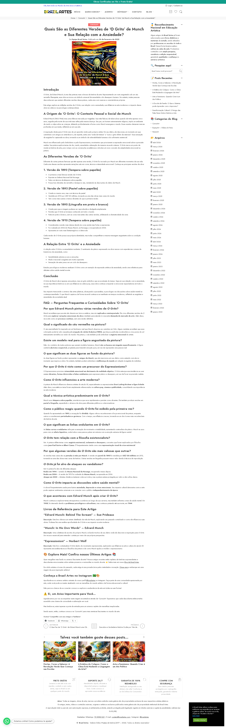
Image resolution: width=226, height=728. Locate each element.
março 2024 (157, 246)
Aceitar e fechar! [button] (200, 720)
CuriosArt (81, 18)
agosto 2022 (157, 287)
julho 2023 (157, 258)
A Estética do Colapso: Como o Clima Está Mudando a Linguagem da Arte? (94, 666)
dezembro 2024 (159, 208)
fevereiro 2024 (158, 250)
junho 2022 (157, 295)
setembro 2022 (158, 283)
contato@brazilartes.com (121, 717)
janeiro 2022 (157, 312)
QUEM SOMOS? (92, 12)
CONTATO (137, 12)
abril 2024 (157, 241)
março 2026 (157, 146)
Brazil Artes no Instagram (75, 575)
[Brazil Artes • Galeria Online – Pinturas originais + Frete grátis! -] (58, 12)
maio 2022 (157, 299)
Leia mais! (196, 716)
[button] (6, 721)
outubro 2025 (158, 167)
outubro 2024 (158, 217)
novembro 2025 (159, 163)
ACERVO (109, 12)
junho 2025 (157, 183)
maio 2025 (157, 188)
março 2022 (157, 303)
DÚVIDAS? (122, 12)
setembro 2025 (158, 171)
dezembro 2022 (159, 270)
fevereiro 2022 (158, 308)
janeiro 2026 (158, 155)
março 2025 (157, 196)
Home (73, 18)
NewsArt (155, 132)
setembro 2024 (158, 221)
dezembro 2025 (159, 159)
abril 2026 (157, 142)
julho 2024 (157, 229)
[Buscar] (180, 12)
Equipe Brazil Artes (79, 39)
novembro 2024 (159, 212)
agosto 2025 (157, 175)
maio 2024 (157, 237)
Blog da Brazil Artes (131, 562)
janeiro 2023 (158, 266)
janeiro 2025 (157, 204)
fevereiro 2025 (158, 200)
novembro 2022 (159, 275)
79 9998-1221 (99, 717)
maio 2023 (157, 262)
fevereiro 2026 (158, 150)
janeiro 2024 (157, 254)
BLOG (149, 12)
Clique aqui (123, 567)
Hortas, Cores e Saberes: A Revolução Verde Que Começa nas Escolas (58, 666)
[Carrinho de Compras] (170, 12)
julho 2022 (157, 291)
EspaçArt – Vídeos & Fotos (162, 127)
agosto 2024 (157, 225)
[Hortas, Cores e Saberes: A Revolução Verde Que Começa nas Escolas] (60, 651)
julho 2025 (157, 179)
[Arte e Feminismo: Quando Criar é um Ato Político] (129, 651)
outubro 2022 (158, 279)
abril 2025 (157, 192)
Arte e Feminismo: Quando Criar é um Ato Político (129, 665)
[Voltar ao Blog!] (94, 626)
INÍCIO (77, 12)
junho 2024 (157, 233)
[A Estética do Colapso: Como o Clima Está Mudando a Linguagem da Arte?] (94, 651)
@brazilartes (90, 580)
